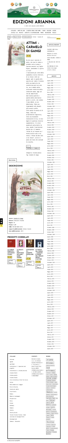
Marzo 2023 (50, 176)
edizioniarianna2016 (14, 440)
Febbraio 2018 (50, 306)
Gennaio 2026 (50, 97)
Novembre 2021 (50, 208)
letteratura (53, 387)
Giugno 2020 (50, 241)
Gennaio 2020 (50, 253)
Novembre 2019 (50, 257)
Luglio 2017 (50, 323)
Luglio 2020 (50, 239)
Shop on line (17, 36)
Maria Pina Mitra (50, 396)
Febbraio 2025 (50, 122)
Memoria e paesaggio (15, 396)
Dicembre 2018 (50, 283)
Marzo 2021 (50, 225)
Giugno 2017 (50, 325)
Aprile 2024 (50, 145)
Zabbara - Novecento (15, 421)
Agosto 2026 (50, 80)
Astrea (11, 382)
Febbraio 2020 (50, 250)
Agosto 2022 (50, 192)
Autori (54, 30)
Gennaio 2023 (50, 180)
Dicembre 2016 (50, 339)
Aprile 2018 (50, 302)
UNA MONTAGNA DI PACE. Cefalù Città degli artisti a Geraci (52, 68)
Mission (49, 30)
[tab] (12, 160)
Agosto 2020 (50, 236)
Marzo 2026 (50, 92)
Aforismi (12, 359)
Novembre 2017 (50, 313)
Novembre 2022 (50, 185)
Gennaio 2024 (50, 152)
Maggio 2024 (50, 143)
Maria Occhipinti (54, 394)
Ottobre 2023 (50, 159)
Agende (11, 361)
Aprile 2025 (50, 118)
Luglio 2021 (50, 218)
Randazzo (48, 413)
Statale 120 (14, 32)
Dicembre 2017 (50, 311)
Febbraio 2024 (50, 150)
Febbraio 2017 (50, 334)
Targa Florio (49, 426)
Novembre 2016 (50, 341)
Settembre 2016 (51, 346)
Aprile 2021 (50, 222)
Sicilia (50, 422)
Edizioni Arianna (34, 22)
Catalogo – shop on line (18, 30)
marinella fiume (51, 398)
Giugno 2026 (50, 85)
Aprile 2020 (50, 246)
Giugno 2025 (50, 113)
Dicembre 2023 (50, 155)
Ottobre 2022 (50, 187)
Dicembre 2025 (50, 99)
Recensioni (48, 32)
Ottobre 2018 (50, 288)
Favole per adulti (14, 389)
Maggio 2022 (50, 199)
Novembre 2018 (50, 285)
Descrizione (12, 160)
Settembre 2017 (51, 318)
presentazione (53, 411)
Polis (11, 400)
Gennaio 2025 (50, 124)
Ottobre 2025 (50, 104)
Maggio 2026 (50, 87)
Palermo (52, 400)
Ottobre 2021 (50, 211)
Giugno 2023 (50, 169)
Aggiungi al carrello (33, 148)
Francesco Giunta (51, 380)
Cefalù (53, 372)
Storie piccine (13, 412)
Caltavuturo (48, 372)
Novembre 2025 (50, 101)
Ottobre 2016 (50, 344)
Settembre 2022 (51, 190)
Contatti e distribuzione (32, 32)
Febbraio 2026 (50, 94)
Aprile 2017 (50, 330)
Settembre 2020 (51, 234)
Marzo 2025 (50, 120)
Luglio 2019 (50, 267)
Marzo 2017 (50, 332)
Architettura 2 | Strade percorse (18, 370)
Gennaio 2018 (50, 309)
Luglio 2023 (50, 166)
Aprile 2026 (50, 90)
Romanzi (12, 407)
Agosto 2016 (50, 348)
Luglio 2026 (50, 83)
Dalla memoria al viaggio (16, 384)
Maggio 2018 (50, 299)
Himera (11, 393)
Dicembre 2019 (50, 255)
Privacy (21, 32)
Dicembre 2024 (50, 127)
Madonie (50, 392)
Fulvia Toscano (50, 382)
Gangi (56, 382)
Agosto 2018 (50, 292)
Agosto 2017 (50, 320)
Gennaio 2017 (50, 337)
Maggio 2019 (50, 271)
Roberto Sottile (55, 413)
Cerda (47, 374)
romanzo (48, 415)
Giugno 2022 (50, 197)
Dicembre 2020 (50, 227)
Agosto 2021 (50, 215)
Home (9, 36)
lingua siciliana (49, 389)
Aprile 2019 (50, 274)
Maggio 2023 (50, 171)
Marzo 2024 (50, 148)
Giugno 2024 (50, 141)
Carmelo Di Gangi (34, 155)
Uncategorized (13, 419)
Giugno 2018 (50, 297)
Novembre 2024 (50, 129)
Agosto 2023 (50, 164)
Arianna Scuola (13, 377)
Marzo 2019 (50, 276)
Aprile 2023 (50, 173)
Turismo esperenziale (54, 428)
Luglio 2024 (50, 138)
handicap (48, 387)
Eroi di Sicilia (14, 386)
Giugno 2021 (50, 220)
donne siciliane (54, 376)
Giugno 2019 (50, 269)
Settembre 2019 (51, 262)
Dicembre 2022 (50, 183)
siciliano (48, 424)
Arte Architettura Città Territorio (19, 379)
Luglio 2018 (50, 295)
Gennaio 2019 (50, 281)
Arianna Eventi (13, 372)
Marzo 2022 (50, 204)
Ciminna (51, 374)
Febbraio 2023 (50, 178)
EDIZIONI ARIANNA (51, 378)
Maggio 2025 (50, 115)
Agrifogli (12, 364)
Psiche (11, 403)
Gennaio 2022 (50, 206)
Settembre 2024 (51, 134)
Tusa (48, 430)
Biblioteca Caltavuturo (50, 365)
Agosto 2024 (50, 136)
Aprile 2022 (50, 201)
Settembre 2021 (51, 213)
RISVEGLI (12, 405)
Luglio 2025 (50, 111)
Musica (54, 32)
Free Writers (13, 391)
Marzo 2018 (50, 304)
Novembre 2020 (50, 229)
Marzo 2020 (50, 248)
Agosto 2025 (50, 108)
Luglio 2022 (50, 194)
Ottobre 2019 (50, 260)
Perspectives (13, 398)
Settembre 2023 (51, 162)
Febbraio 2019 (50, 278)
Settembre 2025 (51, 106)
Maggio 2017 (50, 327)
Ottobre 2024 (50, 131)
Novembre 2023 (50, 157)
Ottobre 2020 (50, 232)
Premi (42, 32)
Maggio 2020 (50, 243)
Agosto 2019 (50, 264)
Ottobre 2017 (50, 316)
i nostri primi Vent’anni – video (35, 30)
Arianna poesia (27, 36)
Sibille (12, 410)
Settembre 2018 (51, 290)
